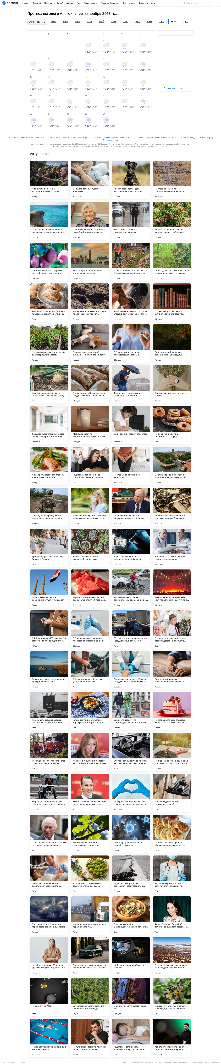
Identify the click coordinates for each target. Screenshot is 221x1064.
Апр (89, 21)
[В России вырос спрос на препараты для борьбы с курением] (131, 343)
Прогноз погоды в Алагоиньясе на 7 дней (112, 137)
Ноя (173, 21)
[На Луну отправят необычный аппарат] (131, 956)
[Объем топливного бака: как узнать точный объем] (90, 670)
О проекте (124, 1062)
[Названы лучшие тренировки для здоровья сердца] (49, 1038)
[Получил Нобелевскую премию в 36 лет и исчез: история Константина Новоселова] (90, 1038)
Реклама (22, 1062)
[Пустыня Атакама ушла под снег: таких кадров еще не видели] (172, 956)
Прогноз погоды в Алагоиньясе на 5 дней (69, 137)
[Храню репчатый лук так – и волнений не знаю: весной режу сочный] (49, 384)
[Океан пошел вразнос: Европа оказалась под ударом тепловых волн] (49, 221)
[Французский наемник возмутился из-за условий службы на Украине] (49, 180)
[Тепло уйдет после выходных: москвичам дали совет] (131, 384)
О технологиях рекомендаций (166, 1062)
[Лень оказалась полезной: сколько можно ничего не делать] (90, 343)
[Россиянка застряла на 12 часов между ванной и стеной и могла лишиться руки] (131, 670)
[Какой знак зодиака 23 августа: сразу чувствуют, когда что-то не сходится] (49, 956)
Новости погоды (188, 137)
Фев (65, 21)
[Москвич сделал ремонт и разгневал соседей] (172, 793)
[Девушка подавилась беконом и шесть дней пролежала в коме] (49, 425)
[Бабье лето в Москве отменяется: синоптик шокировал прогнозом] (131, 221)
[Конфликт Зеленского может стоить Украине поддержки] (172, 1038)
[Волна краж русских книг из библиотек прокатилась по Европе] (172, 302)
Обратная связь (185, 1062)
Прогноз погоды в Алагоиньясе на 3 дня (27, 137)
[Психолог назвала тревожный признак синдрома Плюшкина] (172, 507)
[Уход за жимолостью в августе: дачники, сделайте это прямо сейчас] (172, 997)
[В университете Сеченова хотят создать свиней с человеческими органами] (90, 384)
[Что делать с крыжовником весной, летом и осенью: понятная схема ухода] (90, 874)
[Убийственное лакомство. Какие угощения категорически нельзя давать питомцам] (131, 302)
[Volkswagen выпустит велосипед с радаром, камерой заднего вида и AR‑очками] (49, 752)
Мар (77, 21)
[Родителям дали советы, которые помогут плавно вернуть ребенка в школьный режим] (131, 1038)
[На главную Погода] (12, 3)
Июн (113, 21)
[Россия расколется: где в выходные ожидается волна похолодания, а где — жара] (131, 180)
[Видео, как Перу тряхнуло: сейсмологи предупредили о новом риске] (131, 874)
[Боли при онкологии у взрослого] (131, 425)
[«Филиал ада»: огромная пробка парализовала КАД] (90, 915)
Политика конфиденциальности (141, 1062)
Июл (125, 21)
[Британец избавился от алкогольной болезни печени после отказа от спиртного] (172, 670)
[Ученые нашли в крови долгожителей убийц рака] (131, 548)
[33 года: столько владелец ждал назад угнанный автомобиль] (131, 629)
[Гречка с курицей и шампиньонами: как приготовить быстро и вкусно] (131, 915)
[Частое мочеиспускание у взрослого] (131, 466)
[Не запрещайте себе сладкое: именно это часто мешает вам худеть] (172, 711)
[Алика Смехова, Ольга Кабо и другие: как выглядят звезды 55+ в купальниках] (172, 915)
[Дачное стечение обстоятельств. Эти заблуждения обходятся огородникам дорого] (131, 262)
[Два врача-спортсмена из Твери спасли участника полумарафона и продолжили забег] (131, 793)
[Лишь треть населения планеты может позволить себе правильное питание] (49, 466)
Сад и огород (206, 137)
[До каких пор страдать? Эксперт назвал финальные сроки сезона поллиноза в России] (90, 507)
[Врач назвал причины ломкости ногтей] (172, 384)
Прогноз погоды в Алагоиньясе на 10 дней (156, 137)
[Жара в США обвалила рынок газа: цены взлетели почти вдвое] (49, 793)
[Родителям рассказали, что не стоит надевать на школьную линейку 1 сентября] (172, 629)
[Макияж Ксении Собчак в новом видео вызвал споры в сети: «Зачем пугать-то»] (90, 793)
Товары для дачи (110, 140)
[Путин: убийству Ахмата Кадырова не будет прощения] (131, 507)
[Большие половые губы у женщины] (90, 180)
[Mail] (4, 3)
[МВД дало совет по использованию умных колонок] (90, 425)
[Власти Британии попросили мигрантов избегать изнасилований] (90, 262)
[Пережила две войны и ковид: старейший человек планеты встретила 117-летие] (90, 221)
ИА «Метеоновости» (211, 1062)
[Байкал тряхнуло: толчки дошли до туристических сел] (49, 670)
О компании (12, 1062)
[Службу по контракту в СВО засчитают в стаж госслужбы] (49, 507)
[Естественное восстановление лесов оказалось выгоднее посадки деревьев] (90, 997)
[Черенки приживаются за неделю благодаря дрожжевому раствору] (49, 343)
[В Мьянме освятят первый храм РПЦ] (131, 997)
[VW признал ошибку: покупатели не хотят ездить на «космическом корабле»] (131, 752)
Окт (161, 21)
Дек (186, 21)
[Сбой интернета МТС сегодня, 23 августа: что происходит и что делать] (49, 629)
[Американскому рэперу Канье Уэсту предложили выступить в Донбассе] (172, 588)
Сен (149, 21)
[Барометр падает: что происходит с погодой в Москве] (131, 711)
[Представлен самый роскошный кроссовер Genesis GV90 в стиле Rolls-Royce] (90, 956)
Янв (53, 21)
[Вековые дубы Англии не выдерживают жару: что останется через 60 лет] (90, 834)
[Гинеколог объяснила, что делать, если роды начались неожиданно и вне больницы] (49, 874)
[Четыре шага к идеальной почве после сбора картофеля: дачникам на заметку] (90, 302)
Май (101, 21)
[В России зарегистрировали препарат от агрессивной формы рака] (90, 629)
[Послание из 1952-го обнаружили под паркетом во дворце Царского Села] (172, 180)
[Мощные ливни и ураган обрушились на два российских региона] (131, 588)
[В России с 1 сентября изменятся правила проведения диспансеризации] (172, 548)
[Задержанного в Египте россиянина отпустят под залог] (49, 588)
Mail (4, 1062)
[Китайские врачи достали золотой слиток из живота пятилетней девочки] (172, 874)
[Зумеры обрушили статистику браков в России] (49, 548)
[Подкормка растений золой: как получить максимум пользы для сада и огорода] (172, 752)
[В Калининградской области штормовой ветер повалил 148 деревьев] (172, 466)
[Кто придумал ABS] (49, 997)
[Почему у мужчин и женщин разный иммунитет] (131, 834)
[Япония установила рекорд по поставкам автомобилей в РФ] (49, 711)
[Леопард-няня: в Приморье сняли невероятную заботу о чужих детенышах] (172, 262)
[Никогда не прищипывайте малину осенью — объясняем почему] (172, 221)
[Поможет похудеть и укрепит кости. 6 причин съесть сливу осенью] (49, 262)
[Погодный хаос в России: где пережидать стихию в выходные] (49, 915)
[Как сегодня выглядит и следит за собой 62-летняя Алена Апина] (90, 752)
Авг (138, 21)
